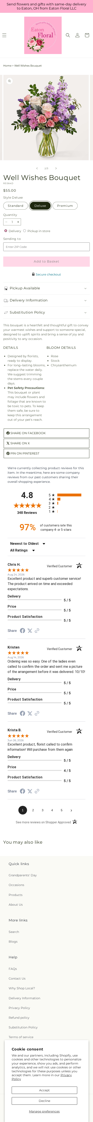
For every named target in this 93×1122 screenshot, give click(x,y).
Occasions (16, 885)
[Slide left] (37, 168)
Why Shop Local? (22, 988)
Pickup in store (38, 231)
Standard (15, 206)
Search (14, 932)
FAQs (13, 969)
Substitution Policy (23, 1027)
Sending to (18, 239)
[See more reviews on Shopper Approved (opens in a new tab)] (37, 631)
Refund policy (19, 1018)
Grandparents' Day (23, 875)
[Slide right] (56, 168)
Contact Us (17, 978)
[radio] (67, 495)
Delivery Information (24, 998)
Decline (44, 1101)
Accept (44, 1090)
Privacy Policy (19, 1008)
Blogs (13, 942)
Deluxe (40, 206)
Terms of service (21, 1037)
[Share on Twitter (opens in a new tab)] (29, 631)
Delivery (15, 231)
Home (7, 65)
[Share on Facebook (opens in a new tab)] (22, 631)
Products (15, 895)
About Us (16, 905)
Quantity (10, 215)
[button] (68, 35)
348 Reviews (31, 513)
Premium (65, 206)
